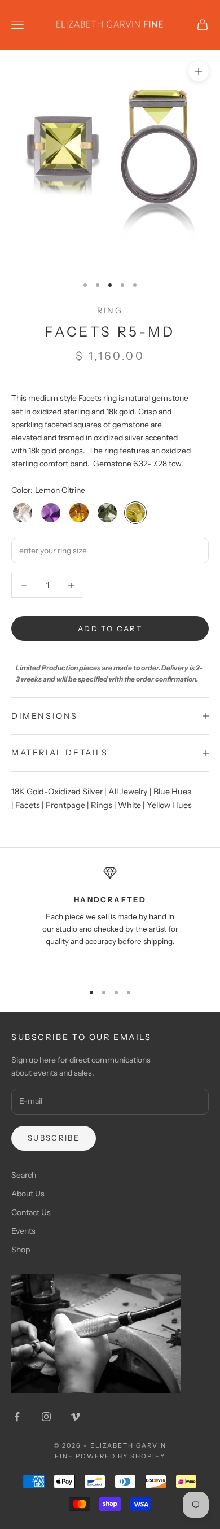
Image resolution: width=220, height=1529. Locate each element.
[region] (110, 919)
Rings (101, 805)
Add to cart (110, 628)
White (129, 805)
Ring (109, 310)
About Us (28, 1194)
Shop (20, 1249)
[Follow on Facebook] (17, 1416)
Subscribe (54, 1137)
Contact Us (31, 1212)
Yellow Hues (169, 805)
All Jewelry (128, 792)
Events (23, 1231)
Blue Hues (172, 792)
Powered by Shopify (120, 1456)
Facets (27, 805)
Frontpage (65, 805)
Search (23, 1175)
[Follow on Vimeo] (75, 1416)
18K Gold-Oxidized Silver (57, 792)
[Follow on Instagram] (46, 1416)
